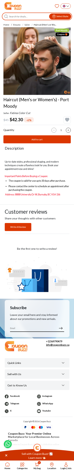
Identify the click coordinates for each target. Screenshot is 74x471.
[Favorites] (57, 6)
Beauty (16, 24)
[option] (37, 61)
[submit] (60, 328)
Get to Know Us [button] (17, 385)
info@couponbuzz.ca (57, 344)
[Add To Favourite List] (67, 120)
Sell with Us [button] (14, 374)
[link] (37, 456)
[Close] (6, 455)
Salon (27, 24)
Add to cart (37, 139)
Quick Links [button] (14, 362)
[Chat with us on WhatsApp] (8, 444)
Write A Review (18, 226)
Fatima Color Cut (20, 113)
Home (6, 24)
